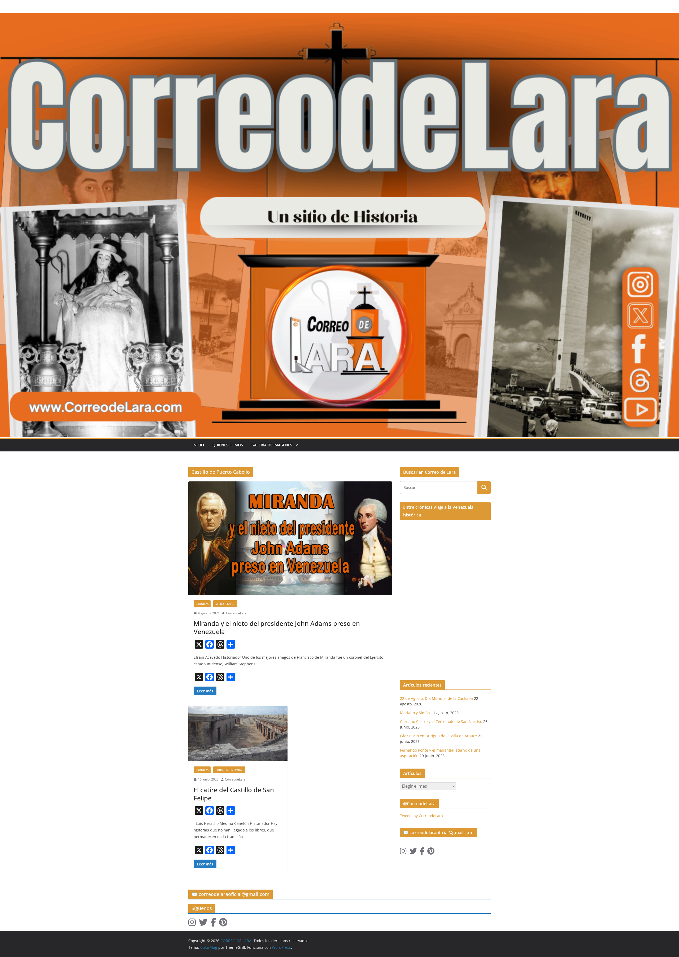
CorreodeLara (236, 613)
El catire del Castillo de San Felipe (234, 793)
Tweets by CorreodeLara (421, 815)
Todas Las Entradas (229, 770)
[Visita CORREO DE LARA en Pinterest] (430, 852)
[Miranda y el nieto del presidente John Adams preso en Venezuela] (290, 538)
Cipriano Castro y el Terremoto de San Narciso (441, 721)
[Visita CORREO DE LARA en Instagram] (403, 852)
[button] (295, 445)
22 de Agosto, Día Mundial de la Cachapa (436, 698)
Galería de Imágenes (271, 444)
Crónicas (202, 604)
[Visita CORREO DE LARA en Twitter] (413, 852)
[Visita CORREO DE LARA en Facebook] (422, 852)
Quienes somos (227, 444)
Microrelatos (225, 604)
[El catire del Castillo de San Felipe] (238, 733)
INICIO (198, 444)
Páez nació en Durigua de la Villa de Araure (438, 735)
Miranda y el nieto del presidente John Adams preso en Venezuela (277, 627)
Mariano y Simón (415, 712)
